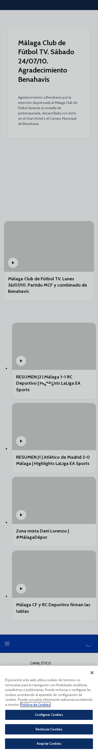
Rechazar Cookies (49, 729)
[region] (49, 709)
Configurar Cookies (49, 715)
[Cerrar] (91, 672)
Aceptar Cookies (49, 743)
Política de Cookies (35, 705)
